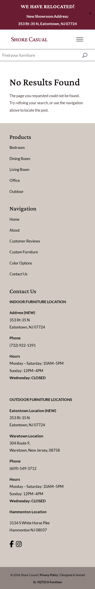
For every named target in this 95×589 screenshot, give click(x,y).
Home (14, 219)
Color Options (21, 263)
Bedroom (17, 147)
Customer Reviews (25, 241)
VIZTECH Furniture (49, 582)
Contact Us (18, 274)
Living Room (19, 169)
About (15, 230)
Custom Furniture (24, 252)
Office (15, 180)
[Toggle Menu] (79, 39)
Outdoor (17, 191)
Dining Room (20, 158)
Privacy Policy (49, 575)
